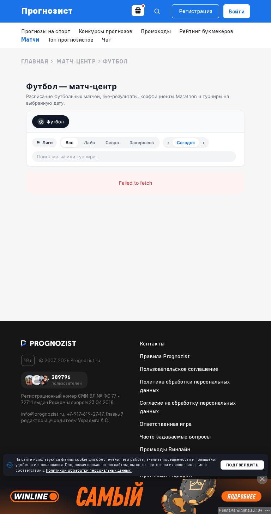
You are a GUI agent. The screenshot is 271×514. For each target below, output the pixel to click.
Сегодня (186, 142)
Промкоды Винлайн (165, 449)
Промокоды (156, 31)
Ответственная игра (166, 423)
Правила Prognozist (165, 356)
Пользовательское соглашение (179, 368)
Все (69, 142)
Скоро (112, 142)
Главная (34, 61)
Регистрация (195, 10)
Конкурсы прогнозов (105, 31)
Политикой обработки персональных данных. (89, 470)
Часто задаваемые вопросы (175, 436)
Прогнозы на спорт (45, 31)
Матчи (30, 39)
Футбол (55, 121)
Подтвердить (242, 465)
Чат (106, 39)
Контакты (152, 343)
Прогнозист (47, 10)
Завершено (142, 142)
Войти (237, 11)
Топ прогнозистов (71, 39)
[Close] (262, 478)
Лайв (89, 142)
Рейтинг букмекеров (206, 31)
